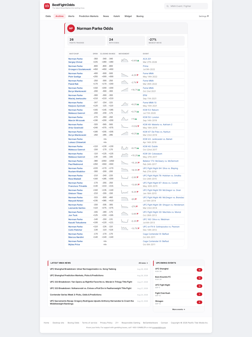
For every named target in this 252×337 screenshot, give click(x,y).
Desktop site (58, 323)
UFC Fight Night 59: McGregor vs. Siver (162, 190)
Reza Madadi (74, 178)
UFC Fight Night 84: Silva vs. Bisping (160, 168)
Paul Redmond (75, 164)
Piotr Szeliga (74, 76)
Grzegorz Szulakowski (79, 69)
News (106, 16)
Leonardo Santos (76, 208)
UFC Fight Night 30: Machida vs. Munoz (162, 212)
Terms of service (89, 323)
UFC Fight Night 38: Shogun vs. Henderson (163, 204)
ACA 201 (147, 59)
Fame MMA (148, 73)
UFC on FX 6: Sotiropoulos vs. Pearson (161, 226)
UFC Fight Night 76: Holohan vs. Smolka (162, 175)
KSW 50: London (151, 117)
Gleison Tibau (75, 193)
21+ (117, 323)
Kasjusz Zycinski (76, 106)
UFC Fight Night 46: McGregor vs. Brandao (163, 197)
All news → (143, 263)
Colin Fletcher (75, 230)
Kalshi (117, 16)
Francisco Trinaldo (77, 186)
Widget (128, 16)
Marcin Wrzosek (76, 120)
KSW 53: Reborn (151, 110)
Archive (60, 16)
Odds (48, 16)
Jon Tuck (72, 215)
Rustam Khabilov (76, 171)
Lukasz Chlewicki (77, 142)
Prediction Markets (88, 16)
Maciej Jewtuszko (77, 98)
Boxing (140, 16)
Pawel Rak (73, 84)
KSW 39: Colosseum (152, 153)
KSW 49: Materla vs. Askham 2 (157, 124)
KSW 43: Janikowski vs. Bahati (157, 139)
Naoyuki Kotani (75, 200)
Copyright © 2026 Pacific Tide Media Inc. (189, 323)
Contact (164, 323)
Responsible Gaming (131, 323)
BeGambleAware (150, 323)
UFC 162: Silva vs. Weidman (156, 219)
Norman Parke (75, 59)
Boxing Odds (73, 323)
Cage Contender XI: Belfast (156, 234)
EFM (145, 95)
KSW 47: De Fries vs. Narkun (156, 131)
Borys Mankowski (77, 91)
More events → (178, 309)
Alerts (71, 16)
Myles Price (74, 244)
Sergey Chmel (75, 62)
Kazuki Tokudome (77, 222)
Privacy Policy (106, 323)
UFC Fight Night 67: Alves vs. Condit (160, 183)
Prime (145, 66)
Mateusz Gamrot (76, 113)
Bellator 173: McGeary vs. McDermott (160, 161)
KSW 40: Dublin (150, 146)
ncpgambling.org (159, 327)
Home (46, 323)
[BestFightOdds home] (47, 6)
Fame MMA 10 (149, 102)
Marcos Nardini (76, 237)
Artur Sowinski (75, 127)
